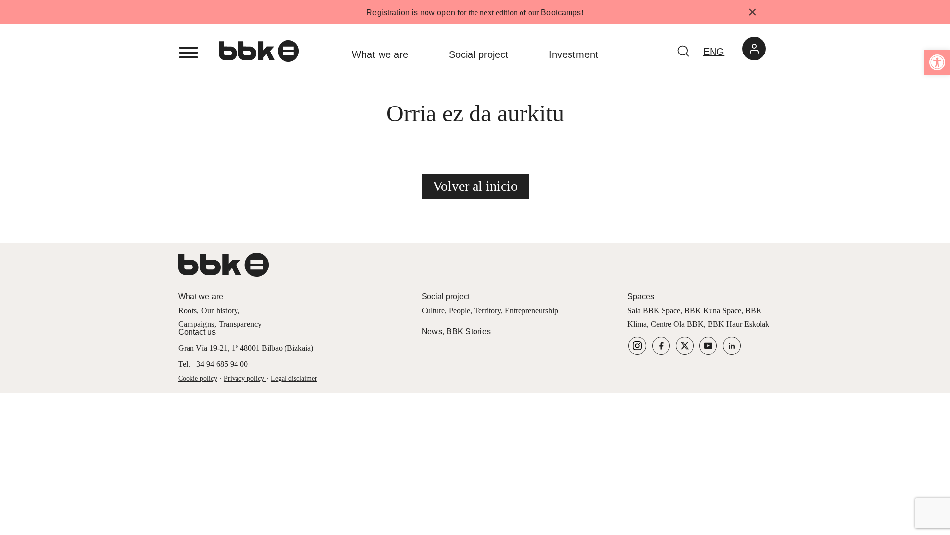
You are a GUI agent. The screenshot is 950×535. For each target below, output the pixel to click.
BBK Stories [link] (468, 331)
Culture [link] (433, 310)
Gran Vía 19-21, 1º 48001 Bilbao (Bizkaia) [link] (245, 348)
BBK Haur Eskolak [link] (738, 324)
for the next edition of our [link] (473, 12)
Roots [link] (187, 310)
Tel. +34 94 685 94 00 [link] (213, 364)
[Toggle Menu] (188, 52)
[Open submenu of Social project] (523, 54)
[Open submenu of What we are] (423, 54)
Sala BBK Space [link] (653, 310)
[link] (937, 62)
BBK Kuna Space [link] (712, 310)
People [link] (459, 310)
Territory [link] (487, 310)
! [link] (582, 12)
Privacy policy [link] (244, 378)
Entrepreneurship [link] (531, 310)
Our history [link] (219, 310)
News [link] (432, 331)
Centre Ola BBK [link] (677, 324)
